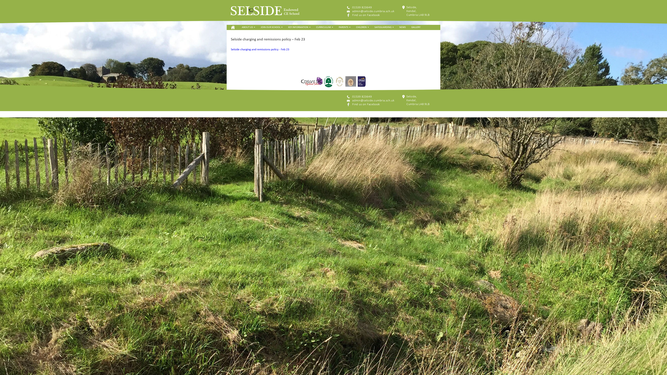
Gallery (415, 27)
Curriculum (323, 27)
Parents (344, 27)
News (402, 27)
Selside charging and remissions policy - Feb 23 (260, 49)
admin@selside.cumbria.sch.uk (373, 11)
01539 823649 (362, 7)
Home (232, 27)
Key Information (298, 27)
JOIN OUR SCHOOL (271, 27)
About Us (247, 27)
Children (361, 27)
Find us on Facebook (366, 15)
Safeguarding (383, 27)
